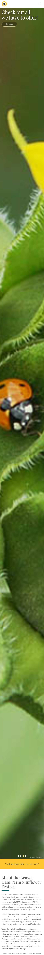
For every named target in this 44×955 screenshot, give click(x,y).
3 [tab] (23, 856)
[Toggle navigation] (39, 4)
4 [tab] (26, 856)
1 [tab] (18, 856)
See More (9, 24)
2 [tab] (21, 856)
